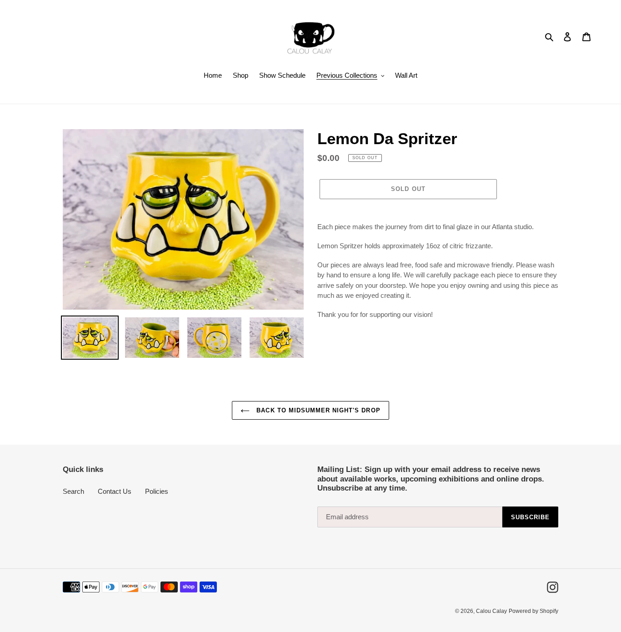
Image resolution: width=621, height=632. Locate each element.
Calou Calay (491, 611)
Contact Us (114, 491)
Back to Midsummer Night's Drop (317, 410)
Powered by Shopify (533, 611)
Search (73, 491)
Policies (156, 491)
